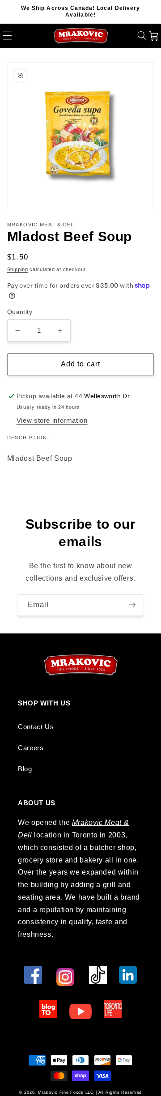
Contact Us (36, 727)
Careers (30, 748)
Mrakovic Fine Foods (61, 1092)
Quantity (19, 312)
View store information (52, 420)
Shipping (17, 269)
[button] (7, 36)
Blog (25, 769)
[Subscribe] (132, 605)
